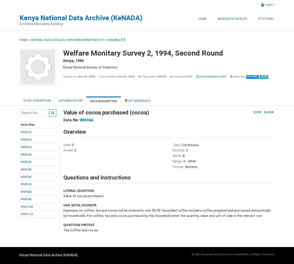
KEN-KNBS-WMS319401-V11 (86, 40)
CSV (258, 112)
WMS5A (26, 162)
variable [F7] (116, 40)
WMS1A (26, 132)
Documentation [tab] (70, 100)
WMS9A (26, 199)
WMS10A (27, 206)
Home (203, 18)
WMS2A (26, 139)
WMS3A (26, 147)
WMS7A (26, 184)
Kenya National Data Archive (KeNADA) (81, 18)
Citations (265, 18)
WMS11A (27, 214)
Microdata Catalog (232, 18)
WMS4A (26, 154)
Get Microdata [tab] (138, 100)
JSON (270, 112)
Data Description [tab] (103, 101)
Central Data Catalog (47, 40)
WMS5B (26, 169)
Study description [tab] (37, 100)
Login (269, 4)
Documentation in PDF (212, 76)
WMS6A (26, 177)
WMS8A (26, 191)
